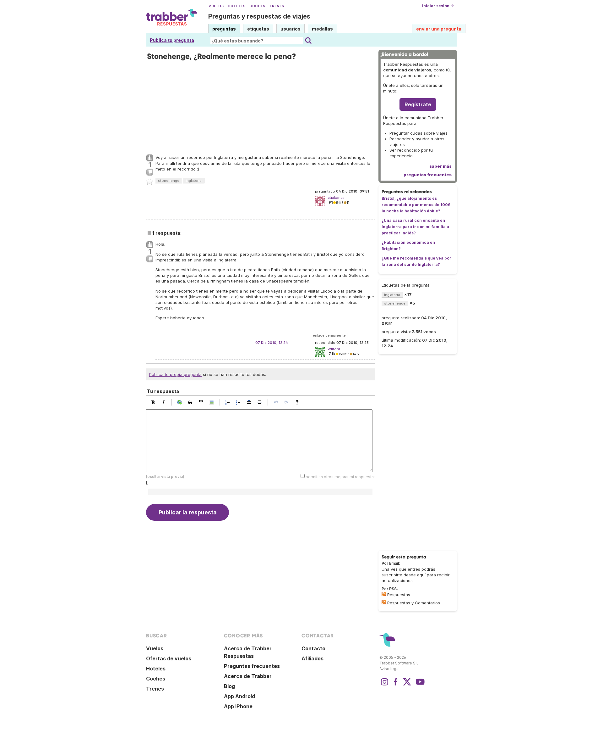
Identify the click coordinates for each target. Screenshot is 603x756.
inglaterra (194, 180)
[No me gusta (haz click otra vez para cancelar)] (150, 172)
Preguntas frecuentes (252, 666)
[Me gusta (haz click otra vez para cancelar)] (150, 158)
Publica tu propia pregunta (175, 374)
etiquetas (258, 28)
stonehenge (168, 180)
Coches (257, 6)
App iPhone (238, 706)
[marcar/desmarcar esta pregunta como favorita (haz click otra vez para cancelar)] (150, 181)
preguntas (224, 28)
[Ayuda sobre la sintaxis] (299, 402)
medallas (322, 28)
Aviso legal (389, 668)
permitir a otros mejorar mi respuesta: (340, 476)
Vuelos (216, 6)
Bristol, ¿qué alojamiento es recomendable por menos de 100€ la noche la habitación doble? (416, 204)
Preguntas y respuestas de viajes (259, 16)
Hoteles (236, 6)
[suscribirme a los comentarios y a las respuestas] (384, 602)
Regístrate (418, 104)
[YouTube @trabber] (419, 685)
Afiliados (312, 658)
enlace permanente (329, 335)
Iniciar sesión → (438, 5)
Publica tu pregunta (172, 40)
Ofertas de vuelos (168, 658)
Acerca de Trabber (248, 676)
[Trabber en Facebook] (396, 685)
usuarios (290, 28)
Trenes (276, 6)
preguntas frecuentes (428, 174)
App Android (239, 696)
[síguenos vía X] (407, 685)
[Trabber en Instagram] (384, 685)
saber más (440, 166)
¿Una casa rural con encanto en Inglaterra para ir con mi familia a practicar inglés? (415, 226)
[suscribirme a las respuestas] (384, 594)
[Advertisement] (260, 107)
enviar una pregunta (438, 28)
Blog (229, 686)
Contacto (313, 648)
